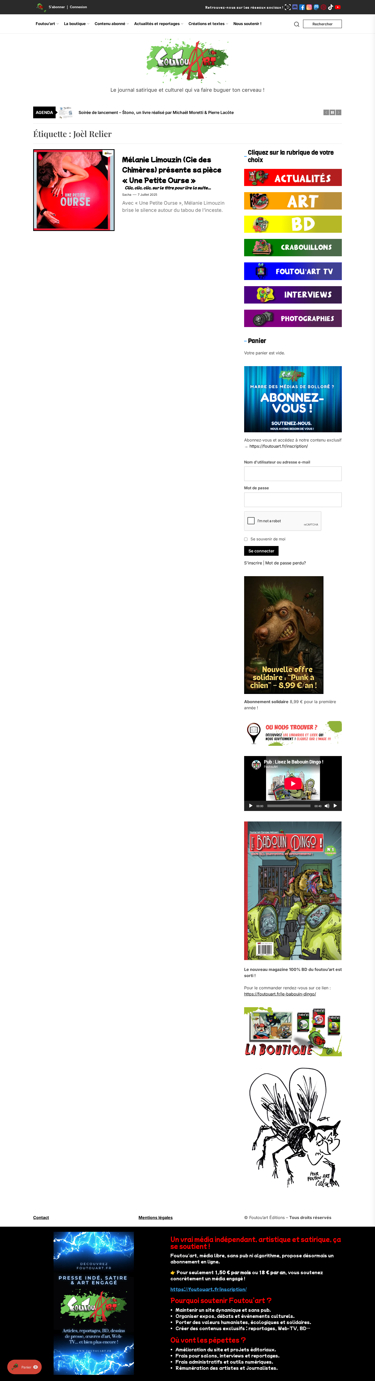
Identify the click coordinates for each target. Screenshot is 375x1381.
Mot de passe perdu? (285, 562)
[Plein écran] (335, 805)
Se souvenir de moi (268, 539)
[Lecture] (250, 805)
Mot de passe (256, 487)
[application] (293, 783)
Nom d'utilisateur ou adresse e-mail (277, 462)
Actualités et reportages (157, 23)
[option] (190, 114)
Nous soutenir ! (247, 23)
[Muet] (327, 805)
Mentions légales (156, 1217)
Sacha (126, 194)
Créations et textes (206, 23)
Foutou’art (45, 23)
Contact (41, 1217)
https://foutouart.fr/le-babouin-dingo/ (280, 993)
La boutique (75, 23)
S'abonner (57, 7)
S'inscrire (253, 562)
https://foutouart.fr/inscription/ (278, 446)
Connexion (78, 7)
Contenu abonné (110, 23)
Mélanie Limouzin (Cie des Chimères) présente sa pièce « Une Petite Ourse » (171, 169)
